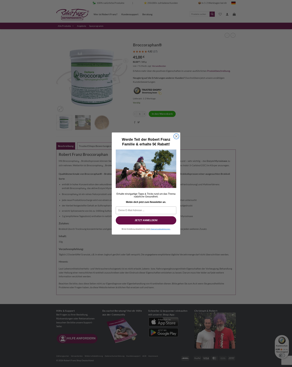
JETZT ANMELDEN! (146, 220)
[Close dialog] (176, 136)
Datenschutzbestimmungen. (160, 229)
